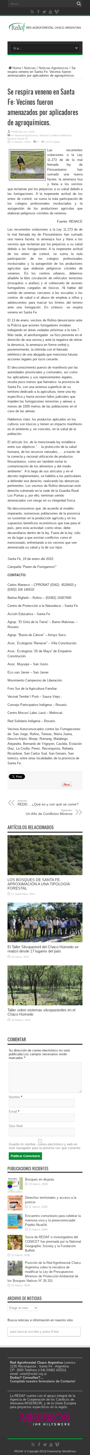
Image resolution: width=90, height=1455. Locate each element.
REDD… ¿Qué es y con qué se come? (48, 802)
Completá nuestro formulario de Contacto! (42, 1381)
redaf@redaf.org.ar (33, 1374)
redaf (32, 131)
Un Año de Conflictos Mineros (49, 812)
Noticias (30, 68)
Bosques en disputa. (40, 1179)
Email (13, 1111)
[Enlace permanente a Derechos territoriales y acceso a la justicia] (15, 1209)
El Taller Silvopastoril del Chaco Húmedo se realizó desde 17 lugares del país (43, 949)
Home (16, 68)
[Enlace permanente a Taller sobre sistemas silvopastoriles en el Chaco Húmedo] (45, 1004)
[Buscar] (78, 3)
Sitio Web (16, 1126)
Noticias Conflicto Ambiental (55, 135)
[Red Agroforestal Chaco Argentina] (45, 29)
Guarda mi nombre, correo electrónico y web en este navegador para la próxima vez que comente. (45, 1146)
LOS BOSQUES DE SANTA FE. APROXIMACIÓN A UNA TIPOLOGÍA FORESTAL (39, 884)
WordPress (69, 1451)
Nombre (14, 1097)
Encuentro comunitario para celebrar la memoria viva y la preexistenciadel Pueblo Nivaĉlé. (53, 1220)
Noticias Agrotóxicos (53, 68)
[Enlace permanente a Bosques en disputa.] (15, 1191)
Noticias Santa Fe (18, 138)
